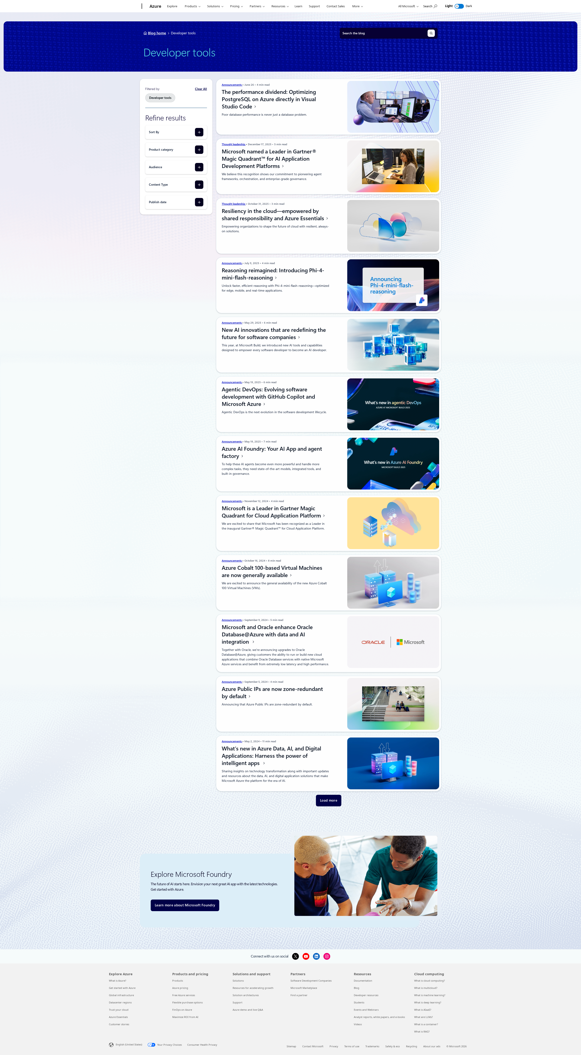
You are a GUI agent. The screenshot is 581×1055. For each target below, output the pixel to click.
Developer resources (366, 995)
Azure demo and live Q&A (248, 1009)
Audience (155, 167)
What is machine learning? (429, 995)
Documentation (363, 980)
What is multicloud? (425, 988)
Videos (358, 1024)
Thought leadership (234, 144)
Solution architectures (246, 995)
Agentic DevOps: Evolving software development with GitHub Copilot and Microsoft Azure (268, 396)
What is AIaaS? (422, 1009)
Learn (298, 6)
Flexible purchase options (187, 1002)
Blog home (157, 33)
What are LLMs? (423, 1017)
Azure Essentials (118, 1017)
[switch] (459, 6)
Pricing (234, 6)
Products (191, 6)
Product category (161, 149)
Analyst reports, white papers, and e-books (379, 1017)
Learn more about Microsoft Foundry (185, 905)
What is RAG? (422, 1031)
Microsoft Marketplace (303, 988)
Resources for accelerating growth (253, 988)
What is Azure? (117, 980)
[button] (328, 800)
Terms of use (351, 1046)
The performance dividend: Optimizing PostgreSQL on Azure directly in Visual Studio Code (269, 99)
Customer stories (119, 1024)
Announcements (232, 84)
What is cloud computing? (429, 980)
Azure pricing (180, 988)
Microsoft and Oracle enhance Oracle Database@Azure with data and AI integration (267, 634)
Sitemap (291, 1046)
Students (359, 1002)
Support (314, 6)
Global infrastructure (121, 995)
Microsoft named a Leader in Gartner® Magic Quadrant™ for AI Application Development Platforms (269, 158)
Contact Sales (336, 6)
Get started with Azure (122, 988)
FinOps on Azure (182, 1009)
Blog (356, 988)
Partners (255, 6)
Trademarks (372, 1046)
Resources (278, 6)
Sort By (154, 132)
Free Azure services (183, 995)
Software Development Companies (311, 980)
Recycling (411, 1046)
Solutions (213, 6)
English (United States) (129, 1044)
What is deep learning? (427, 1002)
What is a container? (426, 1024)
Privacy (334, 1046)
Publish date (157, 202)
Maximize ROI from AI (185, 1017)
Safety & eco (392, 1046)
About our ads (431, 1046)
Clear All (201, 89)
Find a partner (299, 995)
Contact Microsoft (312, 1046)
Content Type (158, 184)
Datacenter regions (120, 1002)
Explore (172, 6)
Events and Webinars (366, 1009)
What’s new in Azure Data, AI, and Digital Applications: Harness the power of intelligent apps (271, 755)
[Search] (431, 33)
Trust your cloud (118, 1009)
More (355, 6)
